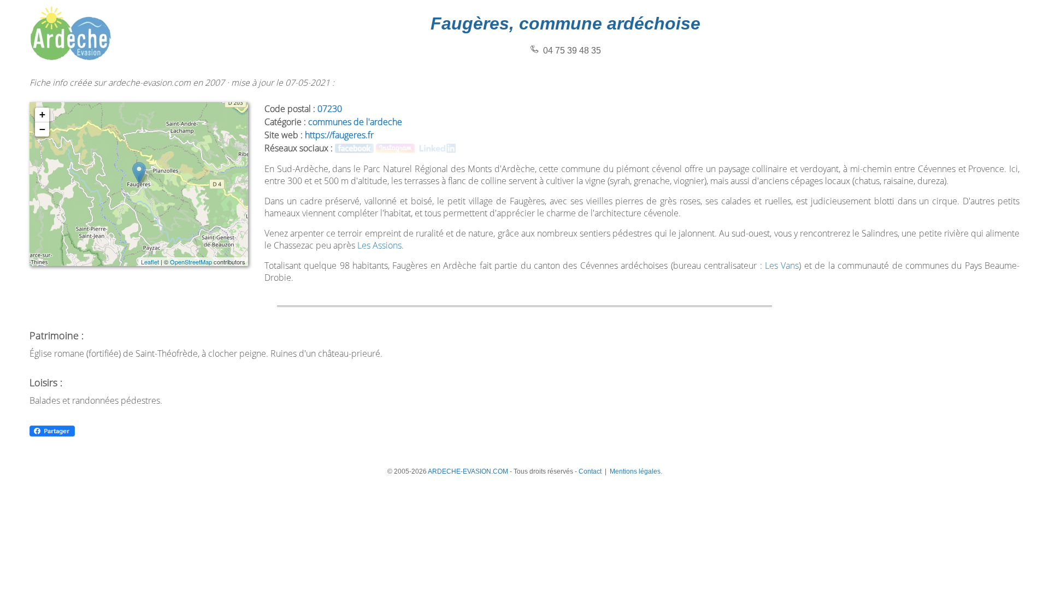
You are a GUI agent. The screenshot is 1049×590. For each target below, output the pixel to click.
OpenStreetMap (191, 261)
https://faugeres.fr (339, 135)
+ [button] (42, 114)
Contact (590, 471)
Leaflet (150, 261)
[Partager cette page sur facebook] (52, 435)
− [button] (42, 129)
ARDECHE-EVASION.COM (468, 471)
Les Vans (782, 265)
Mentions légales (635, 471)
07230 (329, 109)
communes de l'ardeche (355, 122)
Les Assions (379, 245)
